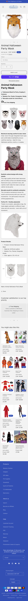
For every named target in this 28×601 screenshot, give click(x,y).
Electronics (6, 493)
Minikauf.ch (12, 593)
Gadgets (5, 471)
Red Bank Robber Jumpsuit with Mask (7, 420)
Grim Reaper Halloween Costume (6, 447)
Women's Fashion (8, 468)
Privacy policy (14, 595)
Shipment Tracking (8, 526)
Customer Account (8, 523)
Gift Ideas (5, 475)
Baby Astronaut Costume (6, 372)
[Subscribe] (23, 557)
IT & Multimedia (7, 489)
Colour (3, 56)
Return (5, 537)
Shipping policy (11, 597)
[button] (3, 7)
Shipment (5, 541)
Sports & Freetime (8, 486)
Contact (5, 513)
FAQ (4, 530)
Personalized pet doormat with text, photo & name (20, 447)
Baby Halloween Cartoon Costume (20, 346)
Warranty (5, 534)
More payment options (14, 80)
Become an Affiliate (8, 506)
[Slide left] (10, 42)
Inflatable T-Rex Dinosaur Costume (7, 346)
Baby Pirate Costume (18, 372)
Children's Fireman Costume (7, 395)
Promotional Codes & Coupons (11, 544)
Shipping (10, 54)
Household (6, 482)
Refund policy (6, 595)
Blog (4, 510)
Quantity (3, 63)
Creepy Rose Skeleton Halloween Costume (19, 421)
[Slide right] (17, 42)
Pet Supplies (6, 478)
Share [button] (4, 291)
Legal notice (19, 597)
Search (5, 502)
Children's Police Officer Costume (20, 395)
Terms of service (22, 595)
